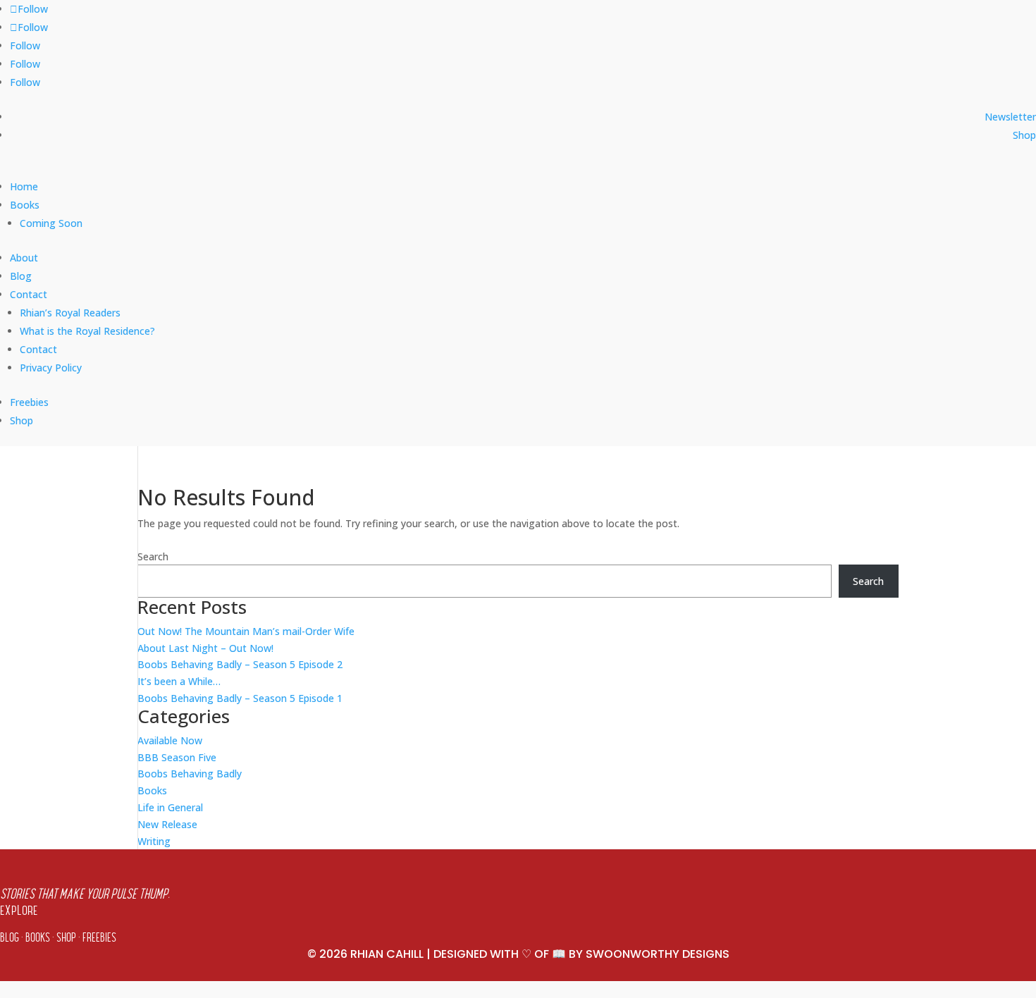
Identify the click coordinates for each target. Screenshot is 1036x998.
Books (24, 204)
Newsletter (1010, 116)
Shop (1024, 135)
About (24, 257)
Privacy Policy (51, 367)
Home (24, 186)
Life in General (170, 807)
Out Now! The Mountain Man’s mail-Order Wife (245, 631)
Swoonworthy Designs (657, 954)
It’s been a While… (179, 681)
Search (152, 556)
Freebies (29, 402)
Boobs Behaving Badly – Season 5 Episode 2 (240, 664)
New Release (167, 824)
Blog (21, 276)
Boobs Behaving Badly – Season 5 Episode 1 (240, 698)
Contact (38, 349)
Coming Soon (51, 223)
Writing (154, 841)
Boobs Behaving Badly (189, 773)
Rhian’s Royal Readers (70, 312)
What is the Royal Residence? (87, 331)
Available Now (169, 740)
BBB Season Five (176, 757)
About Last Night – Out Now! (205, 648)
